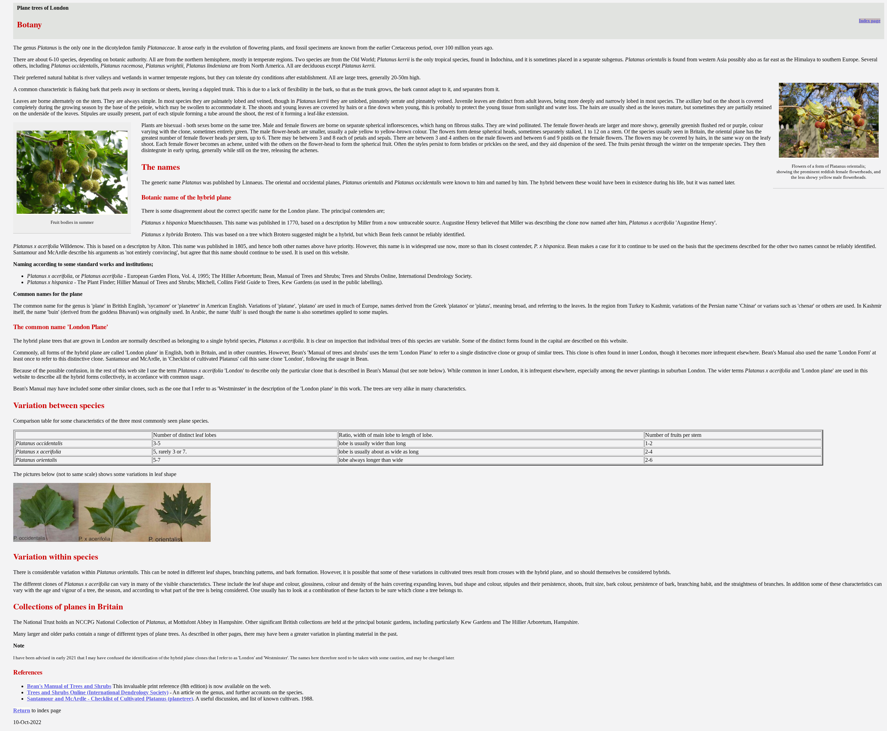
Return (21, 710)
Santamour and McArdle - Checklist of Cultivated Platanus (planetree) (110, 699)
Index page (869, 20)
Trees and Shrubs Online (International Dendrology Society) (97, 692)
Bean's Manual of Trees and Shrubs (69, 686)
